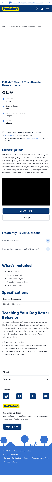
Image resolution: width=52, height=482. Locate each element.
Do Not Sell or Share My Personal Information (30, 458)
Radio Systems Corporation (20, 451)
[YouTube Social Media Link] (46, 396)
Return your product (34, 138)
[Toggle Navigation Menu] (47, 8)
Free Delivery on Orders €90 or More (28, 3)
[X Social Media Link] (33, 396)
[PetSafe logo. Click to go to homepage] (10, 9)
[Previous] (2, 3)
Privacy (7, 458)
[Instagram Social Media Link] (6, 396)
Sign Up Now (12, 426)
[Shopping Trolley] (37, 8)
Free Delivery (10, 135)
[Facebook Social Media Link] (19, 396)
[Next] (49, 3)
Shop (3, 26)
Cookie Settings (10, 462)
